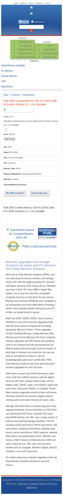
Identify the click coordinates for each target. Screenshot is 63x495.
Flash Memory (26, 53)
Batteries (34, 61)
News (31, 3)
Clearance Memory (25, 57)
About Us (23, 3)
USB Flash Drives (49, 53)
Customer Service (38, 483)
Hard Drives (50, 49)
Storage (47, 41)
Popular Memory (26, 49)
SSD (49, 45)
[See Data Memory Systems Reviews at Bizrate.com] (47, 233)
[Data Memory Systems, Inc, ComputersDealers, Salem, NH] (21, 237)
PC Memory (26, 45)
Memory (23, 38)
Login (47, 3)
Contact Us (39, 3)
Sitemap (22, 483)
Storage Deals (50, 57)
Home (6, 95)
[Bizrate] (52, 237)
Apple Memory (26, 42)
